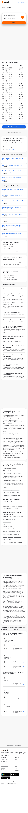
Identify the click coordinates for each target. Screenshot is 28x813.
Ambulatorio (16, 528)
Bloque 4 (14, 519)
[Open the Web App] (5, 777)
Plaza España (9, 528)
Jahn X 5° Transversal (8, 542)
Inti (3, 528)
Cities (16, 768)
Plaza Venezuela (7, 508)
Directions (17, 770)
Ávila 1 (4, 501)
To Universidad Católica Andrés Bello (11, 495)
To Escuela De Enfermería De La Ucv (11, 492)
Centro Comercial (7, 519)
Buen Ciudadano (18, 542)
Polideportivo (16, 534)
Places (16, 761)
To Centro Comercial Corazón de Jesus (12, 480)
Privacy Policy (11, 781)
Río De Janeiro (17, 537)
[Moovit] (5, 2)
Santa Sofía (5, 516)
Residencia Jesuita (7, 534)
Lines (16, 759)
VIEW (14, 246)
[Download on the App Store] (14, 774)
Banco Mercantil (7, 522)
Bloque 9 (5, 537)
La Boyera (10, 537)
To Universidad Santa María (9, 470)
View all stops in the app (14, 126)
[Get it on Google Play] (5, 774)
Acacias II (9, 501)
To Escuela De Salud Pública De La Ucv (12, 473)
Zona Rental (15, 508)
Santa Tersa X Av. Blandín (14, 531)
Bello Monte (12, 539)
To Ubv (4, 487)
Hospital (5, 531)
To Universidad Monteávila (9, 468)
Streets (16, 763)
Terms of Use (4, 781)
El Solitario (5, 539)
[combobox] (14, 16)
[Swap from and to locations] (22, 17)
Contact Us (17, 781)
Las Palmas (15, 501)
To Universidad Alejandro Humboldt (11, 490)
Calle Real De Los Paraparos (16, 516)
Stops (16, 766)
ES (3, 769)
